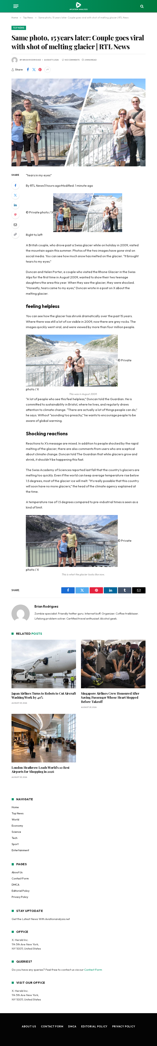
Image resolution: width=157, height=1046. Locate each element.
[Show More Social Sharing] (47, 70)
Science (16, 832)
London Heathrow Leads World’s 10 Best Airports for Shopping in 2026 (40, 770)
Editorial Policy (20, 891)
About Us (17, 872)
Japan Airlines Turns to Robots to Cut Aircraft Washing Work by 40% (43, 695)
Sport (15, 844)
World (15, 819)
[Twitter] (15, 195)
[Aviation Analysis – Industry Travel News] (78, 6)
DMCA (15, 884)
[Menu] (15, 6)
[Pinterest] (15, 215)
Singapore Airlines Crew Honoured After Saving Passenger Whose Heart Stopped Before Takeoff (110, 697)
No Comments (72, 60)
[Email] (15, 224)
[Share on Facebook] (28, 70)
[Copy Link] (15, 234)
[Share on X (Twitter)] (34, 70)
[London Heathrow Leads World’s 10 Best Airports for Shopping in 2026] (43, 738)
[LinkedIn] (15, 205)
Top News (19, 28)
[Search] (142, 6)
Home (15, 807)
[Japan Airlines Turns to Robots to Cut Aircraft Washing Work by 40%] (43, 664)
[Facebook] (15, 185)
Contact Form (20, 878)
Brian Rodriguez (32, 60)
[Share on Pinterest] (40, 70)
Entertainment (20, 850)
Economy (17, 825)
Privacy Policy (20, 897)
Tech (14, 838)
